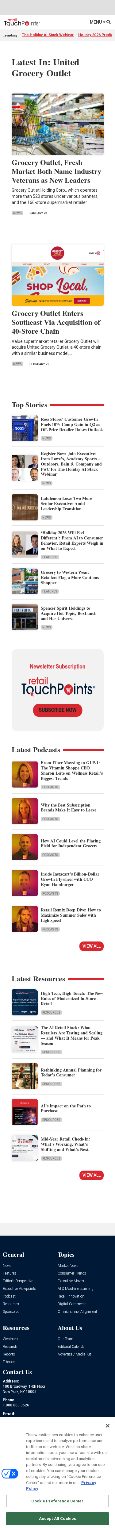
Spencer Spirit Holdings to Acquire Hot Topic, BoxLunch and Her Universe (69, 613)
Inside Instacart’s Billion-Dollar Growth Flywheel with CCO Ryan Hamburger (70, 879)
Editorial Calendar (72, 1347)
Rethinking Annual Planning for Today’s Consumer (71, 1072)
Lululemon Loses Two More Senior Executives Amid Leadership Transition (66, 503)
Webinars (10, 1339)
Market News (68, 1266)
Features (49, 557)
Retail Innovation (71, 1296)
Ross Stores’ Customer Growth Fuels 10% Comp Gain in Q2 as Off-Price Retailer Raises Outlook (72, 424)
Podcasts (50, 787)
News (17, 213)
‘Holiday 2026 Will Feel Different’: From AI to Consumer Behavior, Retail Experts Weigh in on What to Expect (72, 540)
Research (10, 1347)
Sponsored (11, 1312)
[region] (57, 1473)
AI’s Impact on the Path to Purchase (66, 1108)
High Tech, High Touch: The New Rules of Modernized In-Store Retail (72, 998)
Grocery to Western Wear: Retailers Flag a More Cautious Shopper (70, 577)
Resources (51, 1012)
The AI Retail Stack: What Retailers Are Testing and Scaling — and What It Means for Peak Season (71, 1035)
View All (91, 946)
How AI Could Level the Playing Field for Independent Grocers (71, 843)
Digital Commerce (72, 1304)
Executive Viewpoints (19, 1289)
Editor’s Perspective (18, 1281)
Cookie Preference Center (57, 1501)
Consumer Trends (72, 1273)
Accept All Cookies (57, 1518)
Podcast (9, 1296)
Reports (9, 1354)
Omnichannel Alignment (77, 1312)
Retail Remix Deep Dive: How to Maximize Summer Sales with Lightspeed (71, 915)
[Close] (107, 1425)
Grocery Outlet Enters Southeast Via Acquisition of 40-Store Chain (56, 322)
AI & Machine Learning (76, 1289)
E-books (9, 1362)
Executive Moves (71, 1281)
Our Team (65, 1339)
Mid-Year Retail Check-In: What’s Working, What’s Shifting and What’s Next (65, 1144)
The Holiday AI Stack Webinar (48, 35)
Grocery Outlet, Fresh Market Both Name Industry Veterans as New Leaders (56, 171)
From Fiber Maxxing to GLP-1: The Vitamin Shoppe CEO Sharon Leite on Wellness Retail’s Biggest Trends (72, 770)
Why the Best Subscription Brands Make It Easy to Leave (68, 807)
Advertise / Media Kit (74, 1354)
